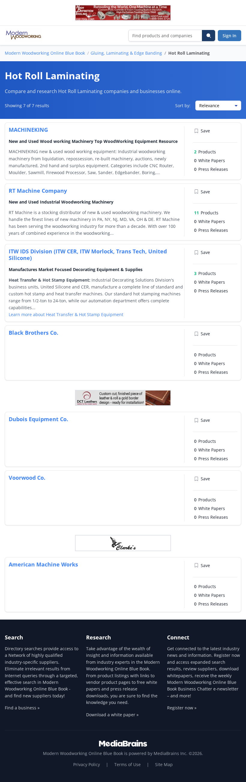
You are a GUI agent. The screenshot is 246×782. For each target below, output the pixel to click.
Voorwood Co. (27, 477)
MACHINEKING (28, 129)
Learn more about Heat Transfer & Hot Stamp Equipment (66, 314)
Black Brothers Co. (33, 332)
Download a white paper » (112, 714)
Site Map (164, 764)
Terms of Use (127, 764)
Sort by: (182, 105)
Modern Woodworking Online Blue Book (45, 53)
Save (205, 131)
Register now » (181, 708)
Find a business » (22, 708)
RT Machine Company (38, 190)
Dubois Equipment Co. (38, 419)
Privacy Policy (86, 764)
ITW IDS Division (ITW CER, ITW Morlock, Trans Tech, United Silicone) (88, 255)
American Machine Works (43, 564)
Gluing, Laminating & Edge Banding (126, 53)
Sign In (229, 35)
